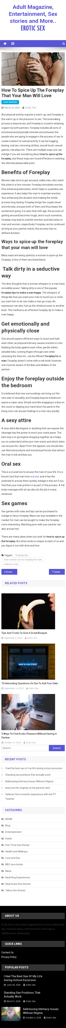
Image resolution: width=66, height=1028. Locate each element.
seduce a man (11, 564)
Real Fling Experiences (17, 877)
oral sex (34, 476)
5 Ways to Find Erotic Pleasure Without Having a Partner (29, 735)
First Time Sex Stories (17, 845)
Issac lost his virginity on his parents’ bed (27, 787)
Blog (7, 825)
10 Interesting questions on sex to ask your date (29, 683)
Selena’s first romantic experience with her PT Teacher (30, 796)
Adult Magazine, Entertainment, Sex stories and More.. (33, 14)
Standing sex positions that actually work (28, 774)
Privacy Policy (9, 957)
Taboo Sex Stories (15, 890)
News (8, 871)
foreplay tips (21, 555)
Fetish (8, 838)
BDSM (8, 819)
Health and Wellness (16, 851)
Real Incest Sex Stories (18, 884)
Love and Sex (10, 102)
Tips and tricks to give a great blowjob (24, 633)
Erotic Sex (30, 107)
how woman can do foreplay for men (23, 559)
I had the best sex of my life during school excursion (33, 768)
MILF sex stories (14, 864)
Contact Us (7, 952)
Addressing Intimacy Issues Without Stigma (29, 781)
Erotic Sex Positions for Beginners (11, 572)
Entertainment (13, 832)
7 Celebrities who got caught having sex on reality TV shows (58, 572)
